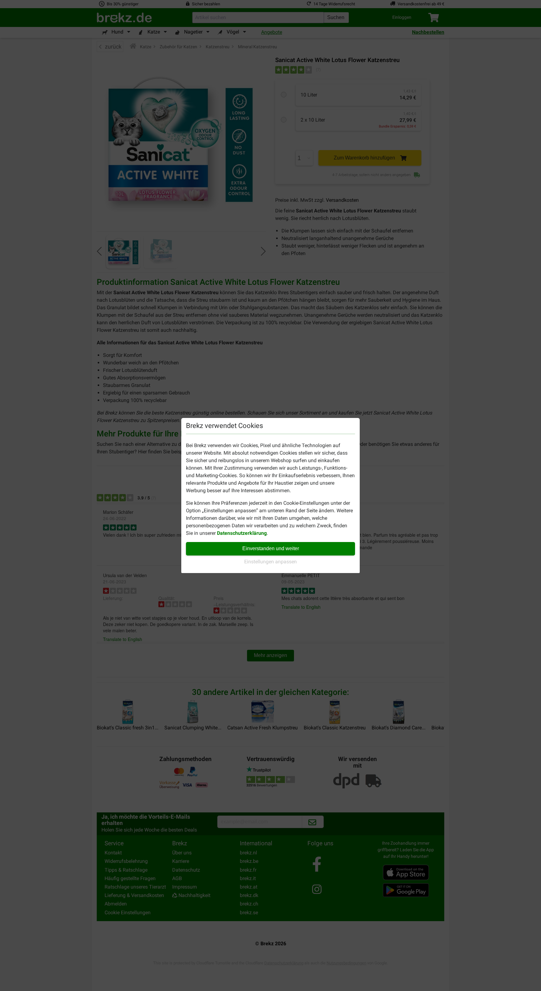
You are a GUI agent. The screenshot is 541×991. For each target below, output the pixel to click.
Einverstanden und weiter (270, 548)
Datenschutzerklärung (242, 533)
